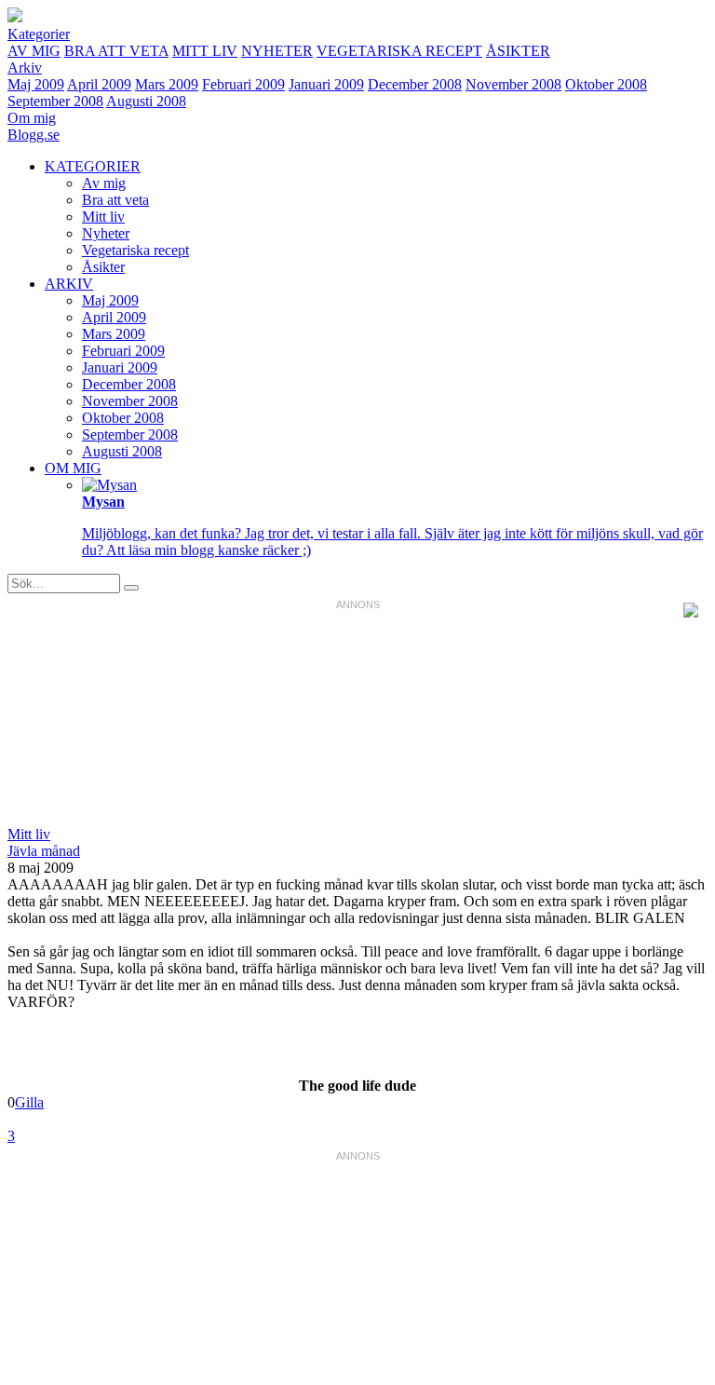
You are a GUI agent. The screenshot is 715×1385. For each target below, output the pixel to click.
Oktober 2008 (606, 84)
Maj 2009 (35, 84)
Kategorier (38, 34)
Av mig (34, 51)
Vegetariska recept (399, 51)
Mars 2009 (166, 84)
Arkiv (24, 67)
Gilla (29, 1102)
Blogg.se (33, 135)
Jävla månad (43, 851)
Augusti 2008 (146, 101)
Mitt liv (204, 51)
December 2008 (415, 84)
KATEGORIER (93, 166)
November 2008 (513, 84)
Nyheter (277, 51)
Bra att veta (116, 51)
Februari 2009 (243, 84)
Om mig (31, 118)
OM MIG (73, 468)
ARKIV (69, 284)
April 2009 (99, 84)
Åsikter (518, 51)
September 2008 (55, 101)
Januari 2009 (326, 84)
